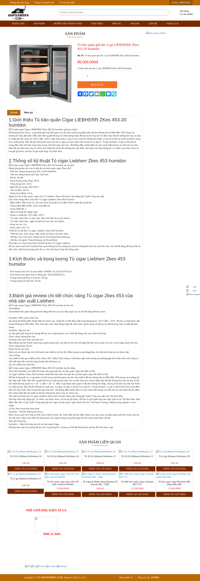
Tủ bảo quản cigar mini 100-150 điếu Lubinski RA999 (63, 483)
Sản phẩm (39, 23)
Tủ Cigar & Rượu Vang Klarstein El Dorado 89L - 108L (100, 483)
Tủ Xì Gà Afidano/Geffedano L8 (26, 456)
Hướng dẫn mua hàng (19, 2)
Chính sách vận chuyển (109, 526)
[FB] (27, 566)
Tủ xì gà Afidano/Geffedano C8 (174, 456)
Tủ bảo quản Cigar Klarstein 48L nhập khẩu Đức (174, 483)
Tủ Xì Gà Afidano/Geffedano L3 (137, 456)
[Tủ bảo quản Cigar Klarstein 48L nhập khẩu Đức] (174, 475)
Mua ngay (97, 84)
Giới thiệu (97, 23)
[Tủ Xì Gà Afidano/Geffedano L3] (137, 451)
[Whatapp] (62, 566)
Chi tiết (13, 112)
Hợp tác (116, 23)
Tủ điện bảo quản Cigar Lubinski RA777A (137, 483)
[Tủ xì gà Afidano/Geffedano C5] (26, 473)
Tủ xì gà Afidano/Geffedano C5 (25, 478)
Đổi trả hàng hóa (106, 521)
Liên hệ (152, 23)
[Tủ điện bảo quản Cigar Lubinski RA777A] (137, 475)
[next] (70, 106)
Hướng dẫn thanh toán (68, 23)
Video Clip (172, 23)
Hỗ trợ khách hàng (107, 516)
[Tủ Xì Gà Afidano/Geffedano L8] (26, 451)
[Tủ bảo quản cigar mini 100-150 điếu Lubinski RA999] (63, 475)
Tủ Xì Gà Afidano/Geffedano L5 (100, 456)
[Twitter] (41, 566)
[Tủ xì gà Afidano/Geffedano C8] (174, 451)
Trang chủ (18, 23)
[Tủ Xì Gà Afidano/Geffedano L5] (100, 451)
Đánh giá (28, 112)
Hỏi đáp (134, 23)
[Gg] (33, 566)
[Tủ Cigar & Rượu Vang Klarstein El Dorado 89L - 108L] (100, 475)
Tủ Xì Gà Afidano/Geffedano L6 (63, 456)
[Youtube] (51, 566)
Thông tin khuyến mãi (44, 2)
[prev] (10, 106)
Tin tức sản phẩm (67, 2)
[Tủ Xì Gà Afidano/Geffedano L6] (63, 451)
